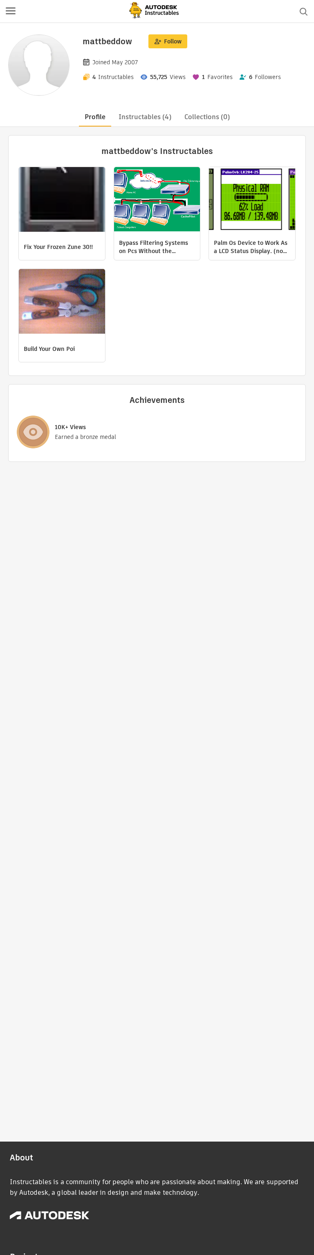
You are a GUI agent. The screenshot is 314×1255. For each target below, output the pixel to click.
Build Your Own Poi (49, 349)
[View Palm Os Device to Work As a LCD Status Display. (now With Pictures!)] (252, 200)
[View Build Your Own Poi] (62, 302)
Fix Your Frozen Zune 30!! (58, 247)
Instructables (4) (145, 117)
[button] (11, 11)
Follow (173, 41)
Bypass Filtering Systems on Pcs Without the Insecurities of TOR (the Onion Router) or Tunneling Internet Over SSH (156, 247)
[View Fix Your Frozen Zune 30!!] (62, 200)
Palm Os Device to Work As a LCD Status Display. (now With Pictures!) (250, 247)
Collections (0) (207, 117)
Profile (95, 117)
